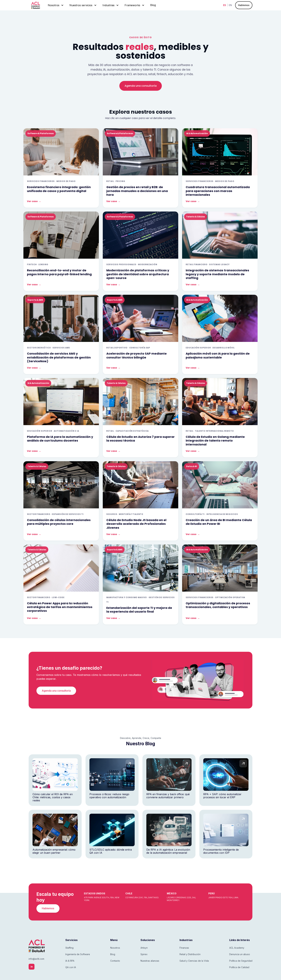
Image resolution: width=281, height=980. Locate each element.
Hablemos (243, 5)
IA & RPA (69, 960)
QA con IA (70, 967)
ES (224, 5)
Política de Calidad (239, 967)
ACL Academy (236, 947)
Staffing (69, 947)
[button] (56, 5)
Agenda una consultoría (141, 86)
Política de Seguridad (240, 960)
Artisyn (144, 947)
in (32, 966)
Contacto (115, 960)
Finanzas (184, 947)
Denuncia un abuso (239, 954)
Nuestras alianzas (149, 960)
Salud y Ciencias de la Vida (194, 960)
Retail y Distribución (190, 954)
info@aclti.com (36, 958)
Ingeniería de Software (77, 954)
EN (230, 5)
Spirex (143, 954)
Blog (153, 5)
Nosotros (115, 947)
